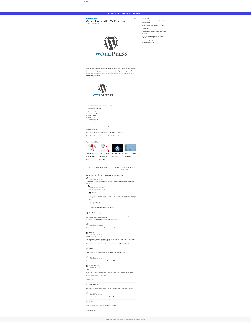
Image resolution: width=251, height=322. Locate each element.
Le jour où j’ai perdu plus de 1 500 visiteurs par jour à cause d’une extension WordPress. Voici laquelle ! (104, 156)
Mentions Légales (141, 319)
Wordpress (120, 135)
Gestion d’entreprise (134, 13)
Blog (91, 135)
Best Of (135, 319)
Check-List (96, 135)
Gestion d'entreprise (92, 18)
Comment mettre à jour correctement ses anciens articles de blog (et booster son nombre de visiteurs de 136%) (92, 156)
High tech (113, 13)
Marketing (125, 13)
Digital (119, 13)
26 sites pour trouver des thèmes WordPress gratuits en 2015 (117, 155)
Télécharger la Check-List (92, 129)
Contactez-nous (119, 319)
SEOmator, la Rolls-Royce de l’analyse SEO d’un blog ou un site (130, 155)
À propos (126, 319)
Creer (101, 135)
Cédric (89, 23)
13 (135, 18)
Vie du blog (130, 319)
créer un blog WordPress (110, 135)
